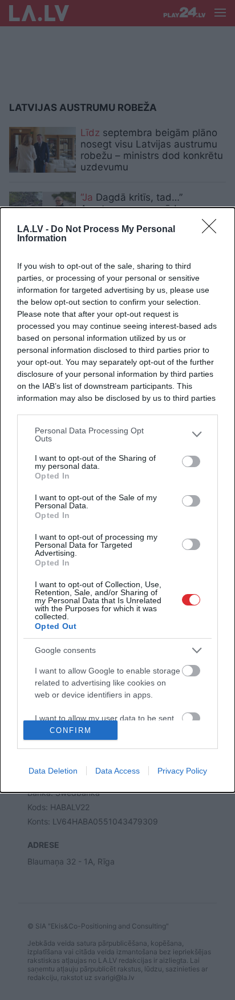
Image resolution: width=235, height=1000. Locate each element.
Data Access (117, 770)
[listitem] (117, 435)
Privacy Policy (182, 770)
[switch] (191, 461)
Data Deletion (53, 770)
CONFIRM (71, 730)
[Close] (213, 230)
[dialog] (117, 500)
